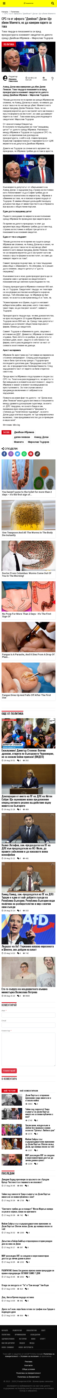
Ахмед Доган (41, 437)
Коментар (6, 1031)
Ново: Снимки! (8, 1347)
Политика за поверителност (28, 1373)
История (23, 1338)
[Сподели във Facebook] (4, 454)
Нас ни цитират (8, 1343)
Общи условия (28, 1369)
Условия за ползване (29, 1356)
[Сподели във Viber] (11, 454)
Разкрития (17, 1330)
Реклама (28, 1362)
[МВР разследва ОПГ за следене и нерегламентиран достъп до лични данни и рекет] (12, 1165)
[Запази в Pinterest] (30, 454)
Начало (5, 12)
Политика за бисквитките (28, 1377)
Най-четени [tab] (10, 1090)
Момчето (19, 442)
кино (33, 1338)
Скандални (35, 1334)
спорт (42, 1338)
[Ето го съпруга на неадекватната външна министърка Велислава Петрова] (28, 986)
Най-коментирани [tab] (29, 1090)
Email (4, 1021)
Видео (22, 1343)
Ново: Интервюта (26, 1347)
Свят (43, 1330)
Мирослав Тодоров (38, 442)
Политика (15, 12)
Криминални (20, 1334)
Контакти (28, 1365)
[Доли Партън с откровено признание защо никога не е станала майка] (12, 1105)
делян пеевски (22, 437)
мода (32, 1343)
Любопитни (31, 1330)
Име (4, 1011)
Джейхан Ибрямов (24, 432)
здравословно (8, 1338)
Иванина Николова (13, 80)
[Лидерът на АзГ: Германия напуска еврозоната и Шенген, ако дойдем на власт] (28, 944)
